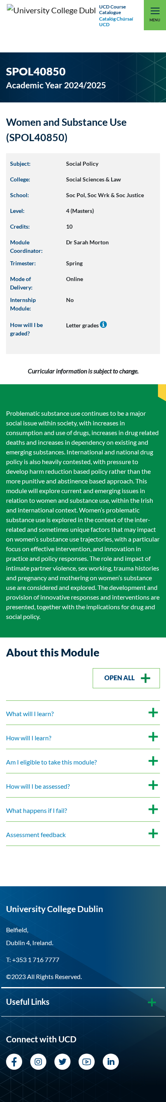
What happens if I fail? (36, 810)
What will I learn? (30, 713)
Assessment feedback (36, 834)
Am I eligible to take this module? (51, 762)
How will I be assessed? (38, 786)
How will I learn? (28, 738)
